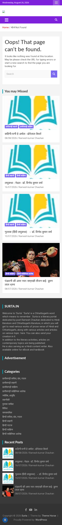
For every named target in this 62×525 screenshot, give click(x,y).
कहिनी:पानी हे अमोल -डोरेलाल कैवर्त (23, 134)
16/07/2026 (11, 187)
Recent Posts (14, 442)
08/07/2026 (11, 289)
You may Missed (16, 91)
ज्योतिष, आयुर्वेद (8, 395)
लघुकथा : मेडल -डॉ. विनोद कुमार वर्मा (23, 183)
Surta (24, 515)
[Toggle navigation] (6, 19)
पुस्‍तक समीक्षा (8, 404)
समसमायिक (7, 412)
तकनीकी (6, 399)
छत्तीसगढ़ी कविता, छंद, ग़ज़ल (14, 378)
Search (54, 74)
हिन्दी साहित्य (21, 176)
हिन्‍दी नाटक (7, 425)
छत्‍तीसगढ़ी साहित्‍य (26, 126)
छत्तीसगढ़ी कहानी (11, 126)
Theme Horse (49, 515)
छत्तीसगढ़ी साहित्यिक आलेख (13, 391)
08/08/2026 (11, 138)
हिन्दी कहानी (10, 176)
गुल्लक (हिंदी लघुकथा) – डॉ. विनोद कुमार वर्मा (28, 232)
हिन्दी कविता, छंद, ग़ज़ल (12, 416)
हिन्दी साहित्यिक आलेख (25, 274)
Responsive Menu (56, 2)
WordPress (41, 519)
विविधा (4, 408)
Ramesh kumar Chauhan (31, 138)
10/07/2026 (11, 236)
